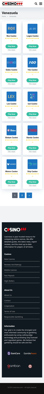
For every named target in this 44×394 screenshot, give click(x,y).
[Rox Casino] (11, 33)
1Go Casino (33, 70)
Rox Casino (11, 36)
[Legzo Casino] (32, 33)
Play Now (11, 46)
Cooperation (9, 306)
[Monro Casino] (11, 168)
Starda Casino (32, 137)
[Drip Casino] (32, 168)
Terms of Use (9, 311)
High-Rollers (9, 281)
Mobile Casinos (10, 270)
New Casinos (9, 259)
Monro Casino (11, 171)
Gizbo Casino (11, 70)
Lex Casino (11, 104)
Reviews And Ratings (12, 264)
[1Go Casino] (32, 67)
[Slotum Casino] (11, 134)
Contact (7, 300)
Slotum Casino (11, 137)
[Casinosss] (12, 3)
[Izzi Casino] (32, 101)
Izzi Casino (32, 104)
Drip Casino (33, 171)
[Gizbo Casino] (11, 67)
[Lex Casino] (11, 101)
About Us (8, 295)
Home (4, 16)
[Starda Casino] (32, 134)
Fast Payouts (9, 275)
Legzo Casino (32, 36)
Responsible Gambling (13, 317)
